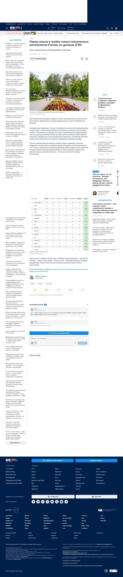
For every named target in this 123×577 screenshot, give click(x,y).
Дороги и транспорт (38, 480)
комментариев (39, 59)
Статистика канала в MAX (14, 483)
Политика (79, 474)
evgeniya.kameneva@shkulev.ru (104, 544)
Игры (75, 24)
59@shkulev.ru (25, 556)
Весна (33, 474)
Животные (35, 486)
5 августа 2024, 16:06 (34, 54)
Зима (56, 469)
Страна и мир (100, 474)
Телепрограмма (38, 24)
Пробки (61, 28)
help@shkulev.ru (17, 559)
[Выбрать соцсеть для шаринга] (87, 59)
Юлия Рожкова (40, 276)
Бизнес (34, 472)
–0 (86, 318)
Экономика (99, 480)
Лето (56, 477)
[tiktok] (66, 502)
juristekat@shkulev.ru (47, 558)
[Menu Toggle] (7, 28)
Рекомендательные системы (70, 563)
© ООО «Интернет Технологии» (14, 571)
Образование (59, 489)
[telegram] (33, 502)
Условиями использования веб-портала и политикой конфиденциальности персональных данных (88, 554)
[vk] (38, 502)
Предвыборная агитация (13, 480)
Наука (57, 483)
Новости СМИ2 (34, 355)
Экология (48, 283)
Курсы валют (63, 24)
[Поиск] (107, 28)
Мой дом (58, 480)
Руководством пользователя (70, 552)
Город (33, 477)
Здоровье (35, 489)
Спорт (98, 469)
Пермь (32, 283)
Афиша (47, 24)
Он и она (78, 469)
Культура (58, 474)
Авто (33, 469)
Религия (78, 486)
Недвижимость (11, 24)
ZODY (70, 24)
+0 (81, 318)
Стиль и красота (101, 472)
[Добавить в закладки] (82, 59)
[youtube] (61, 502)
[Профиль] (116, 28)
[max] (52, 502)
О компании (9, 469)
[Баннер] (29, 33)
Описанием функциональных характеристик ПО (75, 553)
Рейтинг (40, 283)
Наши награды (10, 472)
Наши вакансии (11, 474)
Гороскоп (54, 24)
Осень (78, 472)
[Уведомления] (112, 28)
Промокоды (83, 24)
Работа (78, 480)
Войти (35, 343)
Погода (29, 24)
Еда (33, 483)
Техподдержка (10, 477)
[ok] (43, 502)
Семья (78, 489)
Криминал (58, 472)
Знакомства (21, 24)
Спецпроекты (100, 483)
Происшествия (80, 477)
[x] (57, 502)
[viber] (47, 502)
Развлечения (80, 483)
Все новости (16, 40)
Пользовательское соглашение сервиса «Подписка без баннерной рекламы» (82, 565)
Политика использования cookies (71, 560)
